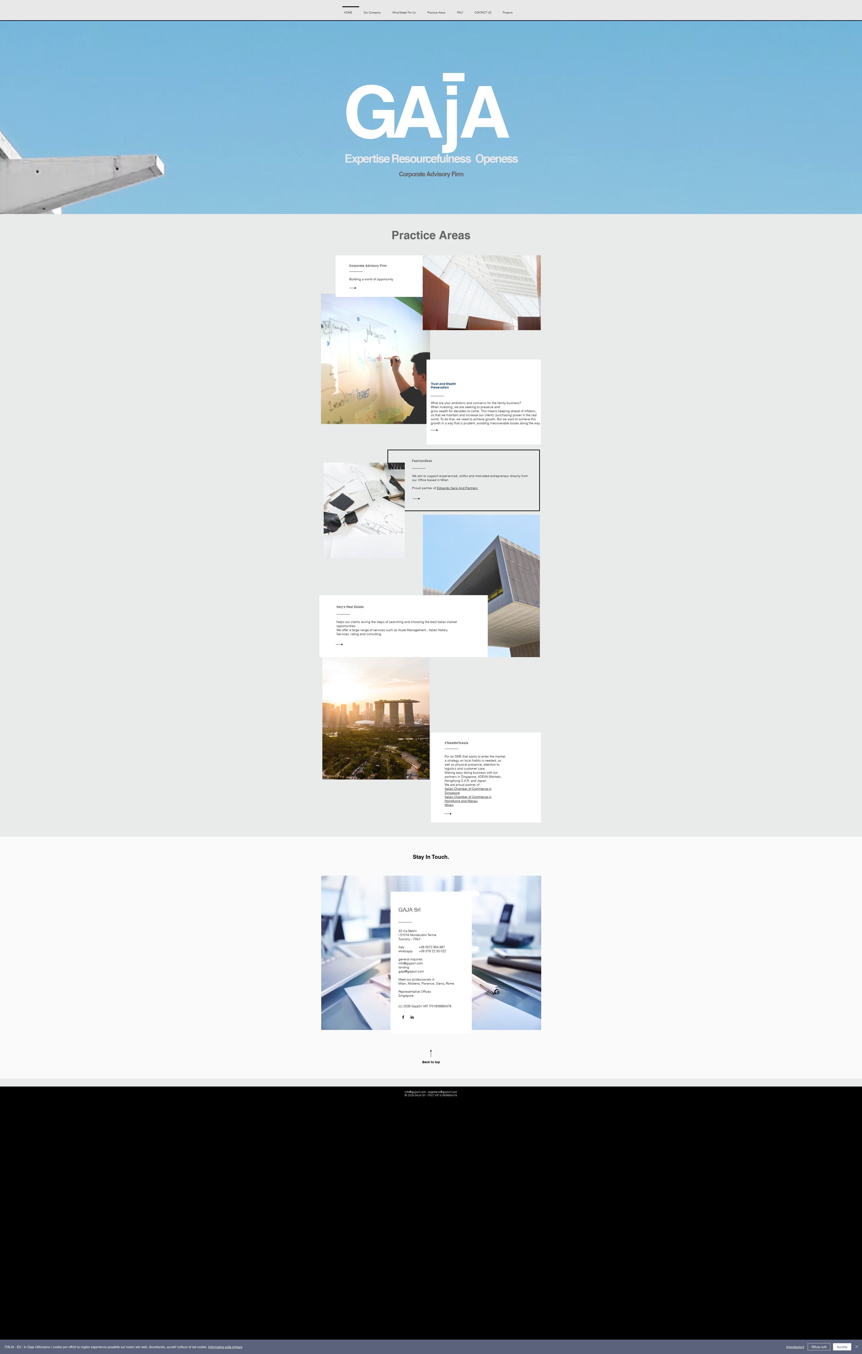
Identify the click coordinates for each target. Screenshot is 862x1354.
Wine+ (449, 805)
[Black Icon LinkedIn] (412, 1017)
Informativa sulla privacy (225, 1347)
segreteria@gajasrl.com (442, 1091)
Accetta (842, 1347)
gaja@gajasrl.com (411, 971)
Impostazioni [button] (795, 1347)
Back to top (431, 1062)
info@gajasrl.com (410, 963)
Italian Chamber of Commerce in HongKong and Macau (468, 799)
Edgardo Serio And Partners (457, 488)
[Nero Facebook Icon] (403, 1017)
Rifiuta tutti (819, 1347)
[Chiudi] (856, 1346)
